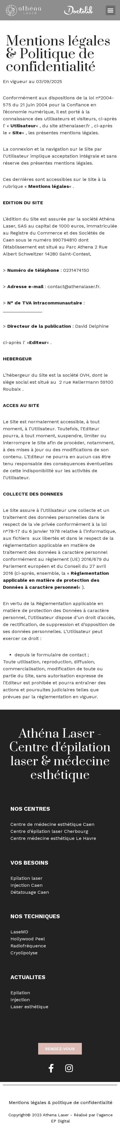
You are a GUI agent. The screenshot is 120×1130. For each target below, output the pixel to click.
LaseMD (19, 932)
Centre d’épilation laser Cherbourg (49, 831)
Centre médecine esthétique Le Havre (53, 838)
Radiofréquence (28, 946)
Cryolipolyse (24, 953)
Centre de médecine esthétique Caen (52, 824)
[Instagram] (69, 1068)
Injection (20, 999)
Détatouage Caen (29, 892)
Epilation (20, 992)
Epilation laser (26, 878)
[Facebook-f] (51, 1068)
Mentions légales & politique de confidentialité (60, 1102)
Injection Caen (26, 885)
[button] (110, 10)
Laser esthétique (29, 1006)
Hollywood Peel (27, 939)
